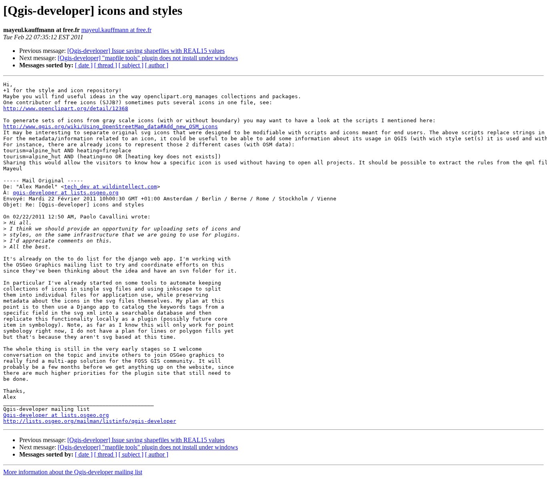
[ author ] (156, 65)
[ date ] (84, 65)
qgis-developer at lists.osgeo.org (66, 193)
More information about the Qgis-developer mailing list (72, 472)
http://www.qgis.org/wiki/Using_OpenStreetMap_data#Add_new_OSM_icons (110, 126)
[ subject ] (131, 65)
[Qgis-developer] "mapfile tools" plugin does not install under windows (148, 58)
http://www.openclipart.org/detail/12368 (65, 108)
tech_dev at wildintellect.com (110, 187)
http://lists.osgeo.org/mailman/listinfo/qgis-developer (89, 421)
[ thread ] (105, 65)
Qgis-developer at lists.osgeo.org (56, 415)
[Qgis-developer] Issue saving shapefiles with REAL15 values (146, 50)
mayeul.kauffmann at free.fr (116, 29)
